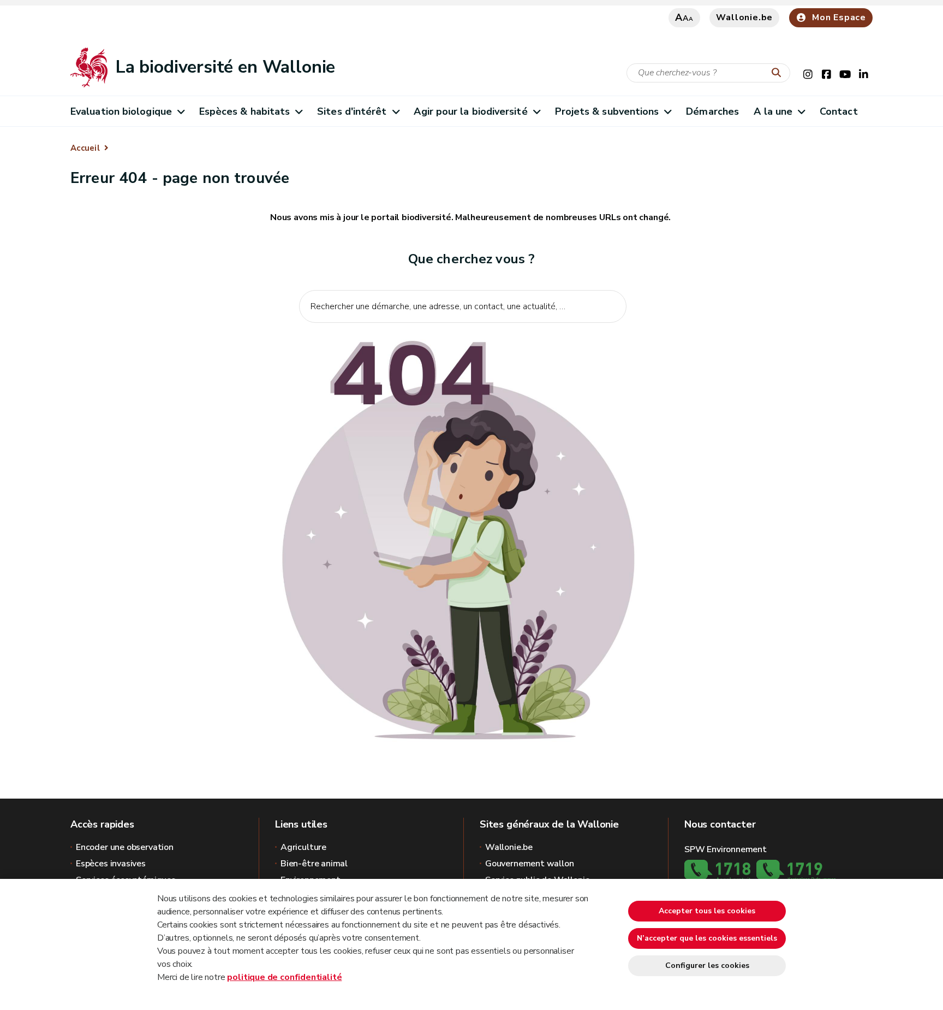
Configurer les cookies (707, 965)
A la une (773, 111)
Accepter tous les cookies (707, 911)
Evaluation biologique (121, 111)
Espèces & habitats (244, 111)
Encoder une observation (125, 847)
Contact (839, 111)
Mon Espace (839, 17)
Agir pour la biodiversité (470, 111)
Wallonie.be (744, 17)
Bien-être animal (314, 863)
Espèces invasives (111, 863)
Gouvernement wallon (529, 863)
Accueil (85, 148)
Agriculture (303, 847)
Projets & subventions (607, 111)
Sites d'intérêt (351, 111)
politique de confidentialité (284, 977)
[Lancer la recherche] (778, 73)
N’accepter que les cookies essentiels (707, 938)
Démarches (712, 111)
